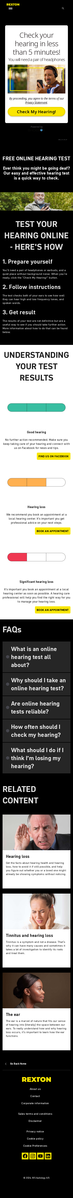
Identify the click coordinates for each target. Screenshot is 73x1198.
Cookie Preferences (35, 1146)
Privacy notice (35, 1131)
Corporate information (35, 1103)
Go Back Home (18, 1063)
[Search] (63, 8)
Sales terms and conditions (35, 1114)
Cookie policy (35, 1138)
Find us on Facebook (54, 456)
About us (35, 1089)
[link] (36, 851)
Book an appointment (53, 531)
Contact (35, 1096)
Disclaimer (35, 1121)
